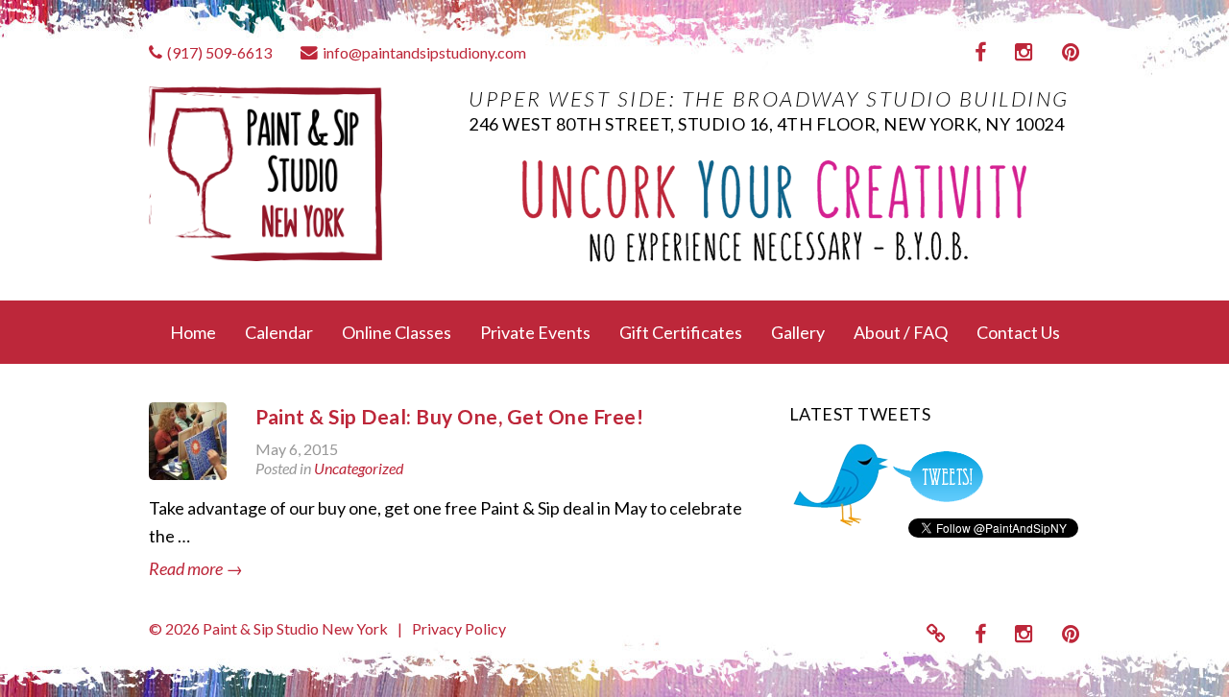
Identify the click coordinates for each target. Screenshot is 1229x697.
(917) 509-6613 (219, 52)
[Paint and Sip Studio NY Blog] (936, 633)
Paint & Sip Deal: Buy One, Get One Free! (449, 416)
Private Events (535, 332)
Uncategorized (358, 468)
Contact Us (1018, 332)
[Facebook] (980, 51)
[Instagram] (1024, 51)
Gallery (798, 332)
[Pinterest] (1071, 51)
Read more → (196, 568)
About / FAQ (901, 332)
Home (193, 332)
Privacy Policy (459, 628)
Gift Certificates (680, 332)
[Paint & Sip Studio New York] (294, 171)
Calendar (279, 332)
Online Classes (396, 332)
